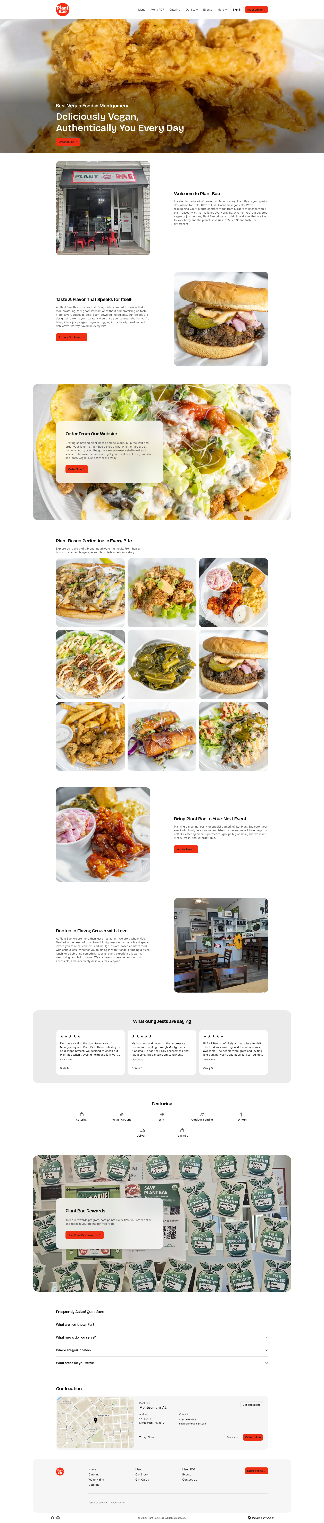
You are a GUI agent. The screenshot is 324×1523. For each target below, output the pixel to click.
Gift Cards (142, 1479)
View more (66, 1059)
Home (92, 1469)
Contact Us (189, 1479)
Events (207, 9)
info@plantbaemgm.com (192, 1423)
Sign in (237, 9)
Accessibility (118, 1502)
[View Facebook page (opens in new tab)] (53, 1518)
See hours (232, 1437)
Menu (141, 9)
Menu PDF (157, 9)
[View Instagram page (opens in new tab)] (58, 1518)
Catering (174, 9)
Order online (253, 1437)
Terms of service (97, 1502)
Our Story (192, 9)
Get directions (251, 1404)
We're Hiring (96, 1479)
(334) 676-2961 (188, 1419)
